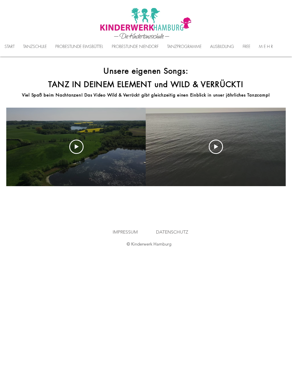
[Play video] (76, 147)
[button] (79, 46)
